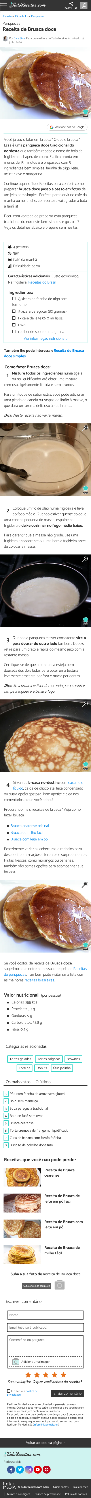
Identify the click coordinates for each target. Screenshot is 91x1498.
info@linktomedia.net (46, 1424)
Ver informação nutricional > (46, 338)
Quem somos (60, 1487)
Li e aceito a (22, 1393)
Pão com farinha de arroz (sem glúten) (37, 1094)
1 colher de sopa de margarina (40, 332)
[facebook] (11, 1470)
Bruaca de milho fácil (27, 833)
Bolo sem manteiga (24, 1101)
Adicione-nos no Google (69, 127)
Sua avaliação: (19, 1382)
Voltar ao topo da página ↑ (45, 1443)
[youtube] (38, 1470)
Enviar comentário (67, 1393)
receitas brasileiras (39, 980)
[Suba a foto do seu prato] (60, 1285)
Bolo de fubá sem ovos (26, 1116)
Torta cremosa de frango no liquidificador (40, 1131)
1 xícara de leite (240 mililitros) (40, 318)
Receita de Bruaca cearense (59, 1173)
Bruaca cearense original (30, 826)
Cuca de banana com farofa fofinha (35, 1138)
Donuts (41, 1068)
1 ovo (21, 325)
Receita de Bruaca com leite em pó (63, 1225)
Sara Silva (19, 38)
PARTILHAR (71, 8)
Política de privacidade (47, 1494)
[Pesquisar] (84, 5)
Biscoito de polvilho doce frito (31, 1145)
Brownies (73, 1059)
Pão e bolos (21, 16)
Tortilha (24, 1068)
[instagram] (29, 1470)
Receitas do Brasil (42, 282)
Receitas (8, 16)
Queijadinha (62, 1068)
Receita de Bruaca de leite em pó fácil (62, 1199)
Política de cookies (76, 1494)
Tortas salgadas (49, 1059)
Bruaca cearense (22, 1123)
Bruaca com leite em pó (29, 839)
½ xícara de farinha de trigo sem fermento (39, 302)
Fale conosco (80, 1487)
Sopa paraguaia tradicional (29, 1109)
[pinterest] (47, 1470)
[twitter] (20, 1470)
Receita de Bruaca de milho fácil (62, 1250)
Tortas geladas (20, 1059)
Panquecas (37, 16)
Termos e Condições (18, 1494)
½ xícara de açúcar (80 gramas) (41, 311)
